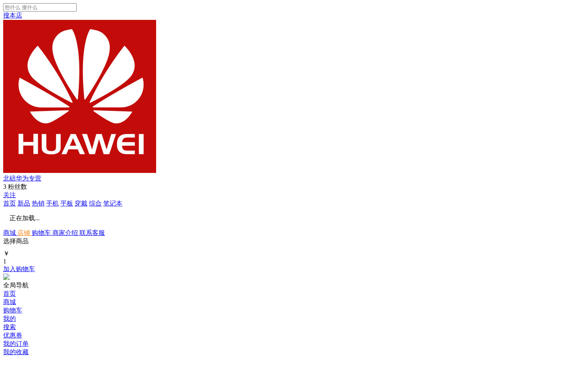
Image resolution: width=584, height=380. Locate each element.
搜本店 (12, 15)
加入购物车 (19, 269)
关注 (9, 195)
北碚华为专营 (22, 178)
